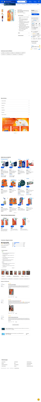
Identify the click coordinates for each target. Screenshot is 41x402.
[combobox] (22, 2)
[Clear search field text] (24, 2)
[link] (28, 273)
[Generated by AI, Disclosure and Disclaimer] (5, 267)
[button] (30, 2)
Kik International (29, 364)
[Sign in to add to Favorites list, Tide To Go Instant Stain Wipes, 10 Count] (16, 180)
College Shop (23, 4)
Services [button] (8, 4)
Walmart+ (31, 4)
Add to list (34, 38)
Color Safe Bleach (16, 364)
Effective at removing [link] (5, 259)
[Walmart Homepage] (2, 2)
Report (16, 313)
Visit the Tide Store (20, 9)
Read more (9, 320)
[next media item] (15, 14)
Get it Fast (27, 4)
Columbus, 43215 (36, 27)
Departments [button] (3, 4)
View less (13, 267)
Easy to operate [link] (5, 257)
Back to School (18, 4)
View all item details (21, 30)
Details (38, 36)
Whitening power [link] (5, 263)
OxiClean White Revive (29, 363)
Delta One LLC (36, 31)
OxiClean (3, 363)
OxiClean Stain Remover (4, 364)
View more (15, 212)
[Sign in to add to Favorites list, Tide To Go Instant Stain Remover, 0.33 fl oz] (33, 198)
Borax (15, 363)
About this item (3, 98)
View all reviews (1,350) (15, 324)
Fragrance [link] (4, 265)
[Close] (14, 4)
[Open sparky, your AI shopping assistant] (38, 399)
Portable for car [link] (5, 255)
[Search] (26, 1)
